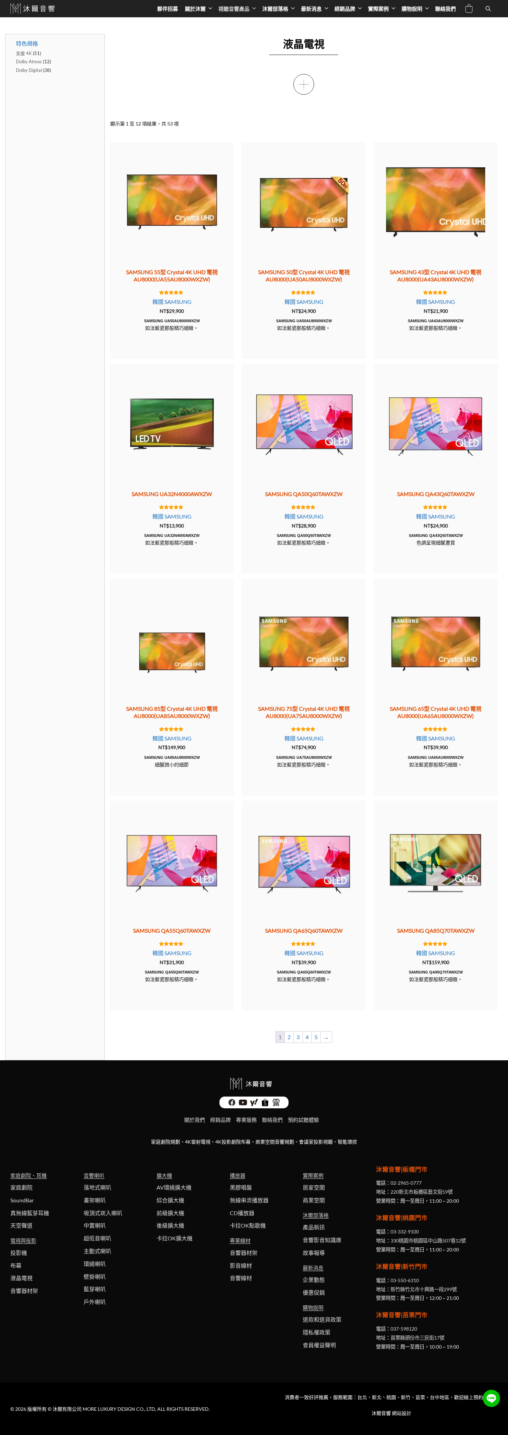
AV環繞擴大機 (174, 1187)
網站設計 (401, 1413)
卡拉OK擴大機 (174, 1238)
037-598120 (404, 1329)
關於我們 (194, 1120)
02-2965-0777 (406, 1183)
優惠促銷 (314, 1292)
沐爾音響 (381, 1413)
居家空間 (314, 1187)
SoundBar (22, 1200)
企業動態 (314, 1279)
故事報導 (314, 1252)
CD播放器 (242, 1213)
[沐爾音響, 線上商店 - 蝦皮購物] (265, 1104)
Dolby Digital (29, 70)
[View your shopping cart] (468, 9)
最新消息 (311, 9)
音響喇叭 (94, 1175)
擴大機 (164, 1175)
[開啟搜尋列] (488, 8)
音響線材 (241, 1278)
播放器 (237, 1175)
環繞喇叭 (95, 1263)
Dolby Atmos (29, 61)
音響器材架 (24, 1290)
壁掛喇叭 (95, 1276)
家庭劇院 (21, 1187)
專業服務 (246, 1120)
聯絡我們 (445, 9)
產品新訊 (314, 1227)
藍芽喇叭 (95, 1289)
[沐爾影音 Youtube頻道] (243, 1104)
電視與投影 (23, 1240)
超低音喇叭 (97, 1238)
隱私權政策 (316, 1332)
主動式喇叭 (97, 1251)
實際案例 (378, 9)
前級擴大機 (170, 1213)
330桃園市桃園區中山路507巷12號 (428, 1240)
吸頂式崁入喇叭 (103, 1213)
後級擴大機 (170, 1225)
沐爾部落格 (275, 9)
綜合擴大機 (170, 1200)
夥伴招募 (167, 9)
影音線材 (241, 1265)
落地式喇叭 (97, 1187)
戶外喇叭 (95, 1301)
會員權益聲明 (319, 1345)
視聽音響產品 (234, 9)
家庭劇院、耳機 (28, 1175)
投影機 (18, 1252)
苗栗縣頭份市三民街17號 (417, 1338)
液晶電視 (21, 1278)
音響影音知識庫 (322, 1240)
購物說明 (412, 9)
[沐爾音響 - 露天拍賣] (276, 1104)
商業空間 (314, 1200)
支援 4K (24, 53)
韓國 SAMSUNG (171, 301)
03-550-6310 (405, 1280)
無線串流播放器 (249, 1200)
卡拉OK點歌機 (248, 1225)
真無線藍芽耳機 (29, 1213)
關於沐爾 (195, 9)
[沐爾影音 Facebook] (232, 1104)
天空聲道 (21, 1225)
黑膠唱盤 (241, 1187)
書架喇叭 (95, 1200)
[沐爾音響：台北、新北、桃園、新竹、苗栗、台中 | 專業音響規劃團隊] (33, 8)
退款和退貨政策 (322, 1319)
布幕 (15, 1265)
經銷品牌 (345, 9)
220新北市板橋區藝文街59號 (422, 1192)
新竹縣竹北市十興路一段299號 (424, 1289)
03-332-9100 (405, 1231)
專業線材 (240, 1240)
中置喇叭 (95, 1225)
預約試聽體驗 (303, 1120)
